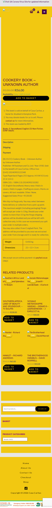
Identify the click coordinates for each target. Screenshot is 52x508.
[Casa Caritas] (6, 12)
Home (26, 463)
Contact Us (26, 473)
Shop (26, 482)
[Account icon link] (38, 12)
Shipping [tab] (6, 147)
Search (42, 409)
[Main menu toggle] (44, 11)
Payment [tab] (7, 153)
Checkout (26, 477)
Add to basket (26, 98)
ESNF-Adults (8, 130)
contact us (10, 121)
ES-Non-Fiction (36, 129)
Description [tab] (8, 142)
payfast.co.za (41, 258)
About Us (26, 468)
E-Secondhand (15, 129)
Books (5, 129)
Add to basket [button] (9, 318)
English (25, 129)
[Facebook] (26, 488)
